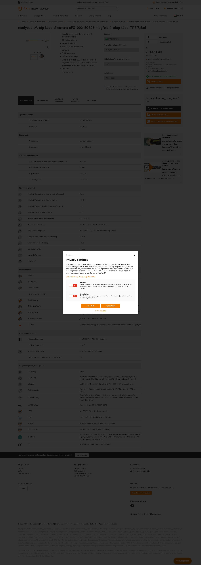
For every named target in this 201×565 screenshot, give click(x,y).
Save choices (100, 311)
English (69, 255)
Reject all (90, 306)
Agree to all (110, 306)
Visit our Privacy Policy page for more (80, 277)
